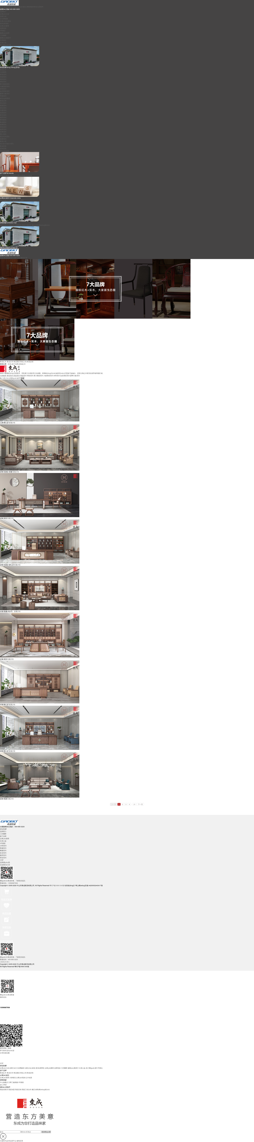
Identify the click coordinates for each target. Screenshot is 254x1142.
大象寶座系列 (5, 86)
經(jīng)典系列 (5, 98)
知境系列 (3, 112)
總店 (33, 225)
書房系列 (3, 855)
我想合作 (11, 225)
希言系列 (3, 115)
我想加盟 (11, 1089)
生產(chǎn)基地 (5, 21)
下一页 (140, 804)
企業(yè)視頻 (20, 175)
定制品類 (3, 148)
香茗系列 (3, 74)
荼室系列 (3, 857)
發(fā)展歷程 (4, 23)
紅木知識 (29, 175)
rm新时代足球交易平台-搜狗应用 (11, 1141)
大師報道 (12, 175)
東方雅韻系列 (5, 84)
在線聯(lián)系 (5, 865)
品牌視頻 (3, 28)
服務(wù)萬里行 (5, 38)
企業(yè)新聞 (4, 175)
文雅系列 (3, 110)
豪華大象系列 (5, 93)
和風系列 (3, 105)
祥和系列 (3, 89)
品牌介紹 (3, 16)
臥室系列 (3, 853)
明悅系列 (3, 81)
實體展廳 (29, 7)
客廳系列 (3, 848)
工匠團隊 (3, 35)
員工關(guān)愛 (5, 45)
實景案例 (3, 120)
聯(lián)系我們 (38, 7)
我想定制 (18, 225)
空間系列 (3, 846)
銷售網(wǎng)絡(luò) (42, 225)
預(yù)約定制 (4, 151)
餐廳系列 (3, 850)
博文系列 (3, 103)
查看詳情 (12, 422)
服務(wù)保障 (4, 33)
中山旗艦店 (4, 200)
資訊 (18, 258)
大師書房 (3, 72)
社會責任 (3, 40)
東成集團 (7, 7)
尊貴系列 (3, 96)
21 (134, 804)
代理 (1, 860)
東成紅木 (3, 70)
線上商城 (3, 1085)
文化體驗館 (4, 18)
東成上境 (3, 141)
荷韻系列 (3, 77)
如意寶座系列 (5, 91)
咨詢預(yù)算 (46, 1132)
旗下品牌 (13, 7)
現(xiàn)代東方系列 (6, 143)
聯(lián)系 (24, 258)
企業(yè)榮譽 (4, 26)
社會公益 (3, 42)
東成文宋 (3, 101)
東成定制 (3, 146)
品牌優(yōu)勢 (5, 862)
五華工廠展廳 (13, 200)
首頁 (1, 7)
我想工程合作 (26, 225)
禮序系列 (3, 117)
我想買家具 (4, 225)
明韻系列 (3, 79)
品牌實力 (3, 11)
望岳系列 (3, 108)
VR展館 (21, 200)
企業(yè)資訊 (21, 7)
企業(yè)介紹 (4, 14)
